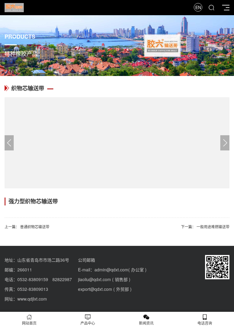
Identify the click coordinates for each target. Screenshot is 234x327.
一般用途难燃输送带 (213, 226)
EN (198, 7)
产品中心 (87, 322)
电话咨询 (204, 322)
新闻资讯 (146, 322)
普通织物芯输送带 (34, 226)
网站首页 (29, 322)
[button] (224, 142)
